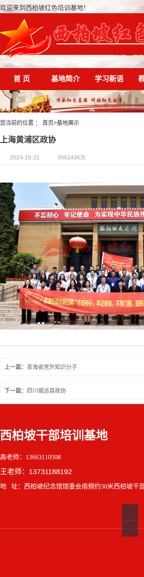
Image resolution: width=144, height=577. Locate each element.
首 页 (22, 79)
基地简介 (65, 79)
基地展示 (68, 122)
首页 (48, 122)
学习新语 (109, 79)
